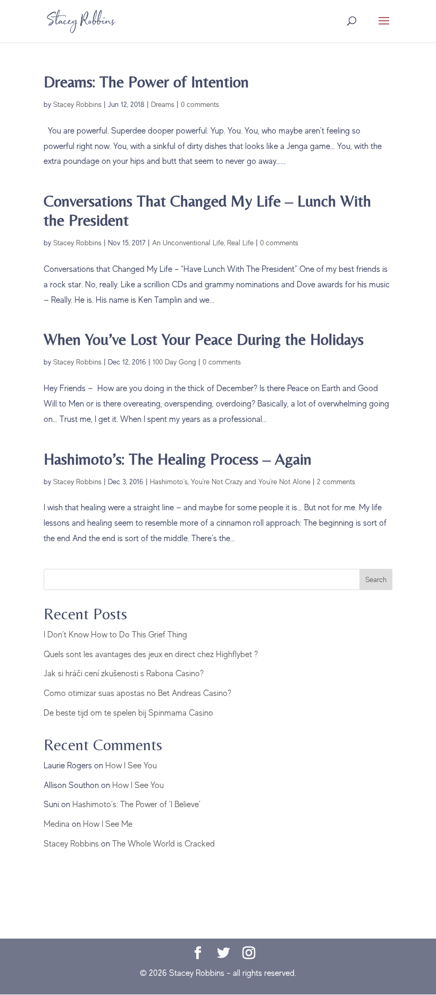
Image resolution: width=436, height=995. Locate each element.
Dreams (162, 104)
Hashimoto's (169, 481)
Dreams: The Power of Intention (146, 81)
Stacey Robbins (77, 104)
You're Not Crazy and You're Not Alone (251, 481)
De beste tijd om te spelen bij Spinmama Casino (128, 713)
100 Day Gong (174, 362)
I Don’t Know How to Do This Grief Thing (115, 635)
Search (376, 579)
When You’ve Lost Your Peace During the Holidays (204, 339)
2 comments (336, 481)
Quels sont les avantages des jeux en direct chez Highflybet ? (151, 654)
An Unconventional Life (188, 242)
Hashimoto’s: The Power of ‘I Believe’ (136, 804)
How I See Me (107, 824)
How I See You (131, 765)
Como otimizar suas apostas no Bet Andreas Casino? (137, 693)
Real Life (240, 242)
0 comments (200, 104)
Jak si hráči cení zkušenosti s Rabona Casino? (124, 673)
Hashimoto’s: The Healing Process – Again (178, 459)
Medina (57, 824)
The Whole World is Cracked (163, 844)
